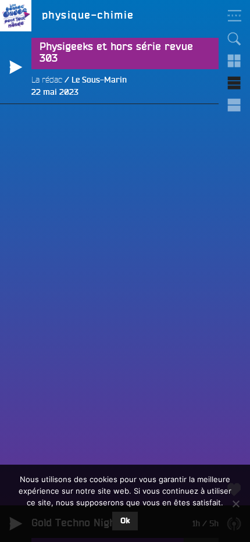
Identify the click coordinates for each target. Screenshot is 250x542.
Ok (125, 521)
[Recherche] (234, 39)
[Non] (235, 503)
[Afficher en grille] (234, 61)
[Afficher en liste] (234, 83)
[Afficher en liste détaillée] (234, 105)
